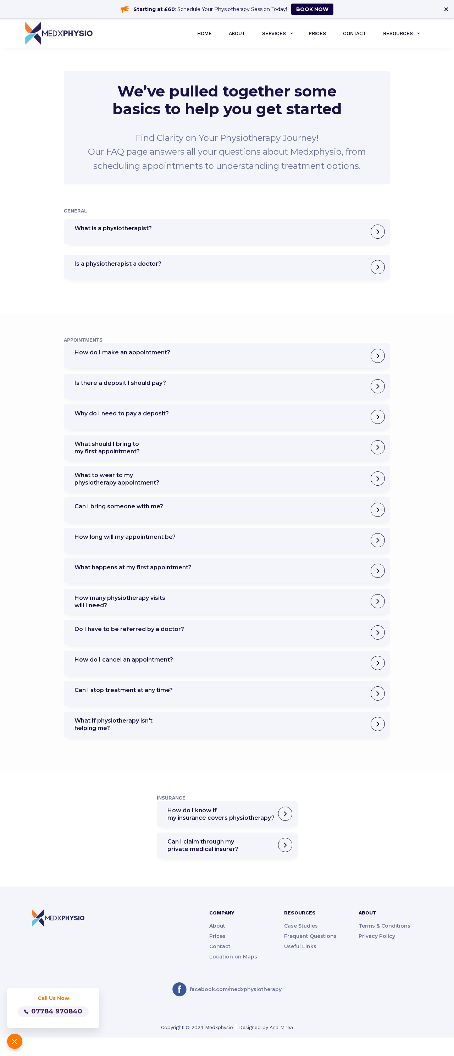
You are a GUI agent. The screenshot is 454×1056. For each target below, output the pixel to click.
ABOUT (237, 33)
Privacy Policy (377, 936)
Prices (217, 936)
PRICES (317, 33)
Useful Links (300, 946)
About (217, 926)
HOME (204, 33)
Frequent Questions (310, 936)
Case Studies (301, 926)
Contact (220, 946)
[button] (277, 33)
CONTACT (354, 33)
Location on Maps (233, 956)
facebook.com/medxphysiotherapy (235, 989)
